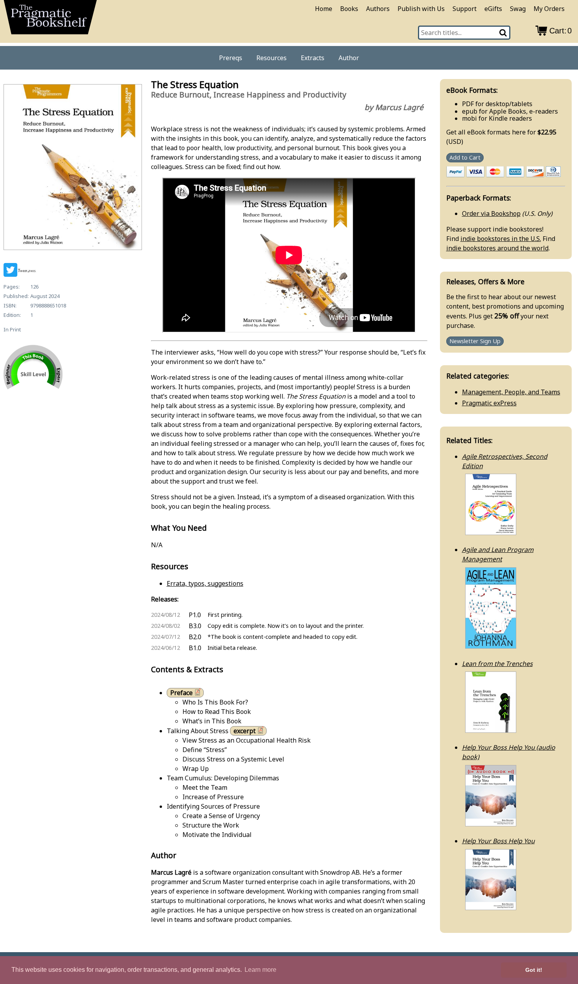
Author (349, 57)
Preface (181, 692)
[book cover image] (72, 168)
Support (465, 8)
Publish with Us (421, 8)
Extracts (312, 57)
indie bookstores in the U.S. (500, 238)
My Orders (549, 8)
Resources (271, 57)
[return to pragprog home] (50, 20)
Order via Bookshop (491, 213)
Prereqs (230, 57)
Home (323, 8)
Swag (518, 8)
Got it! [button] (533, 970)
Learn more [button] (260, 969)
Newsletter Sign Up (475, 341)
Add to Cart (464, 157)
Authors (378, 8)
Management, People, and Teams (511, 392)
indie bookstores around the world (497, 248)
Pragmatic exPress (489, 403)
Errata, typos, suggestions (205, 583)
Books (349, 8)
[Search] (503, 33)
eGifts (493, 8)
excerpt (245, 731)
